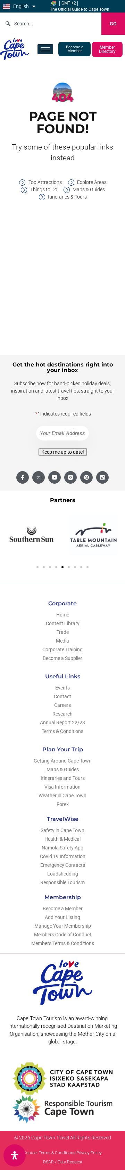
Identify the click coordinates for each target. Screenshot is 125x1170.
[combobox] (50, 24)
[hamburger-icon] (45, 49)
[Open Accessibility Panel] (14, 1155)
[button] (37, 567)
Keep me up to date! (62, 452)
